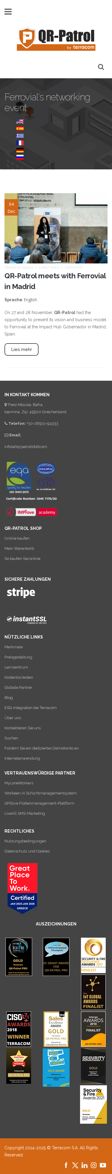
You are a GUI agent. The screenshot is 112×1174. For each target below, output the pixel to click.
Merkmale (13, 647)
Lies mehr (21, 349)
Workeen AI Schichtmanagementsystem (40, 793)
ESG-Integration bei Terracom (30, 707)
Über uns (12, 718)
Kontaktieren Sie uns (22, 728)
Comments (74, 267)
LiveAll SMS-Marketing (24, 813)
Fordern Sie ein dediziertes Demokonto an (41, 748)
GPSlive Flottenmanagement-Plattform (39, 803)
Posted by (18, 267)
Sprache (13, 299)
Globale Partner (18, 687)
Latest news (49, 267)
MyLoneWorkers (18, 783)
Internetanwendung (22, 758)
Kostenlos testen (18, 677)
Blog (8, 697)
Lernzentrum (16, 667)
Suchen (11, 738)
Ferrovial (18, 326)
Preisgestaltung (18, 657)
